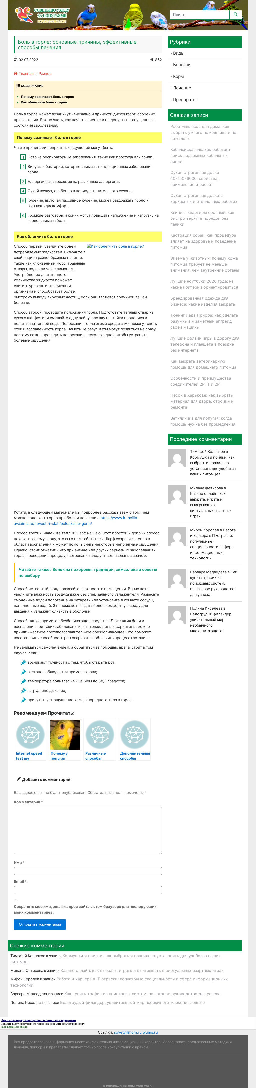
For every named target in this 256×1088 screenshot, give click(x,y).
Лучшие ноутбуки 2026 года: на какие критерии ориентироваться (204, 284)
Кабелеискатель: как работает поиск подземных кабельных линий (200, 155)
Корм (178, 76)
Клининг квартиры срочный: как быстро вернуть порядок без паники (202, 218)
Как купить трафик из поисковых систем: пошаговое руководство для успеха (213, 583)
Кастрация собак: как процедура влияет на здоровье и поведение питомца (203, 241)
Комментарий (28, 802)
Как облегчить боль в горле (44, 102)
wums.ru (150, 1032)
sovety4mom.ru (128, 1032)
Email (20, 881)
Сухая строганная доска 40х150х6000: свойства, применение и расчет (194, 178)
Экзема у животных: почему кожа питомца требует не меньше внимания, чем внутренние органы (204, 264)
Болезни (181, 64)
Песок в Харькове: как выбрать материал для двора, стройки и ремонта (202, 401)
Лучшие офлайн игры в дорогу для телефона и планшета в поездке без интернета (205, 344)
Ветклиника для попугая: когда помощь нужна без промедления (203, 421)
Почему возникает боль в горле (47, 97)
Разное (45, 73)
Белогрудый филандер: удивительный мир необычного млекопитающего (132, 1002)
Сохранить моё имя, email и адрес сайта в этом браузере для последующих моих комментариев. (85, 909)
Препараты (184, 99)
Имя (19, 862)
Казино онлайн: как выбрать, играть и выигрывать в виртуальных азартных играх (211, 504)
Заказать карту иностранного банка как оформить (32, 1023)
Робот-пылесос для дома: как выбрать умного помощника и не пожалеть (203, 132)
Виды (178, 53)
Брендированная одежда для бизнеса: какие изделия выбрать (202, 301)
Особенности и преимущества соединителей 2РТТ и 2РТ (200, 381)
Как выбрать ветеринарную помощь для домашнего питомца (203, 364)
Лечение (182, 87)
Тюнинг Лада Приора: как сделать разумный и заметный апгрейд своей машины (204, 321)
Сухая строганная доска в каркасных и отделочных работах (204, 198)
